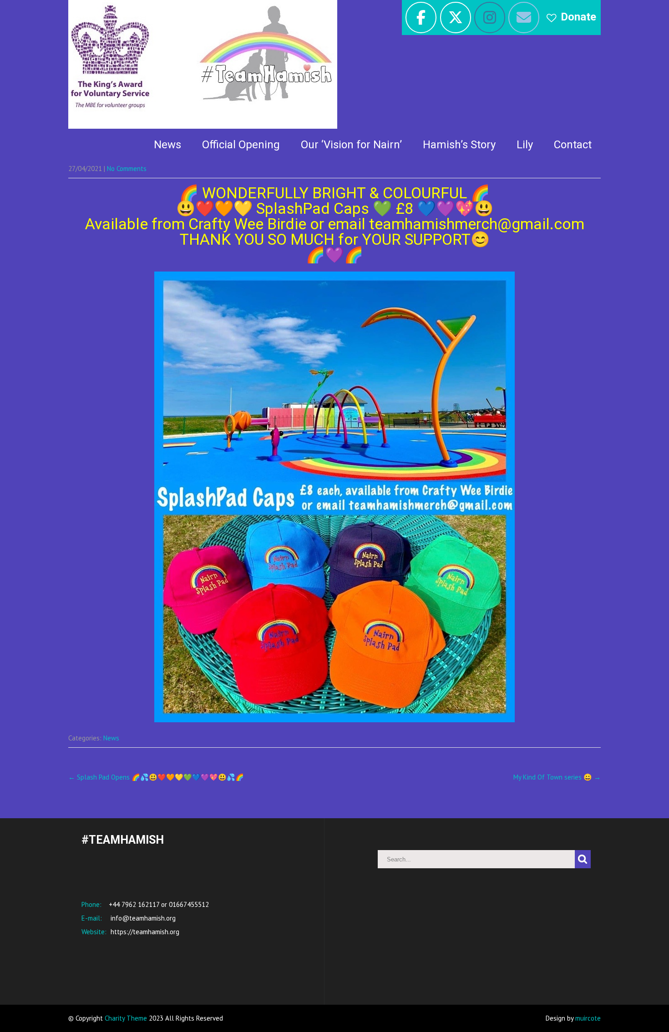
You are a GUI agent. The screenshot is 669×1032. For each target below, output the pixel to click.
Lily (525, 144)
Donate (578, 16)
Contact (573, 144)
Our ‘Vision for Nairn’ (351, 144)
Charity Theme (126, 1018)
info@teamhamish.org (142, 918)
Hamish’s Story (459, 144)
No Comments (127, 168)
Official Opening (241, 144)
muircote (588, 1018)
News (167, 144)
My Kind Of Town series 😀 (557, 777)
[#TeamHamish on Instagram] (489, 17)
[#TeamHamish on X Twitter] (455, 17)
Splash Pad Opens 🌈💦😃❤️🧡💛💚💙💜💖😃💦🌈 (156, 777)
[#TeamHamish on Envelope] (523, 17)
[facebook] (420, 17)
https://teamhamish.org (144, 931)
